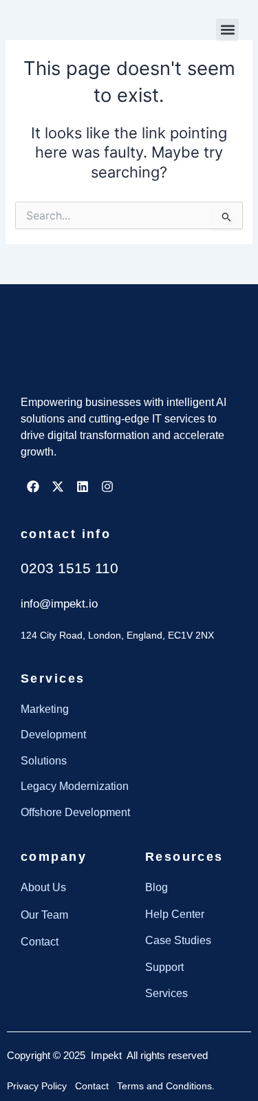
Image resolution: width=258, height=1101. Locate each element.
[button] (227, 30)
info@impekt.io (59, 603)
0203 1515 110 (69, 568)
